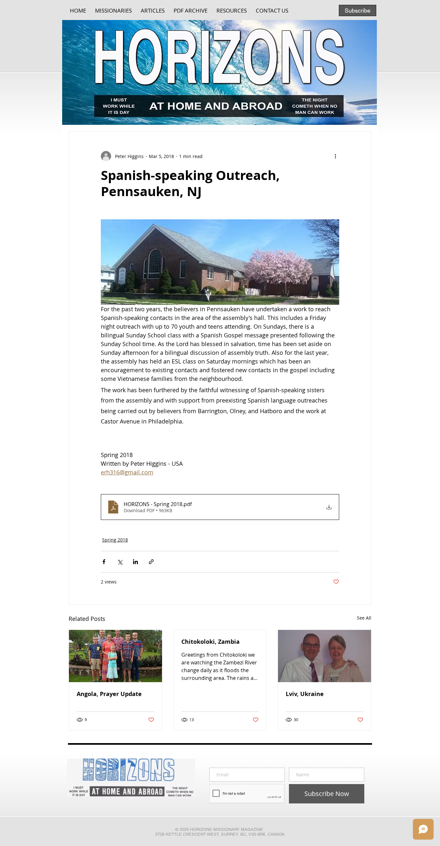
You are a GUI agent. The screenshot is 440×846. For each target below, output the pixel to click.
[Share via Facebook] (104, 562)
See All (364, 618)
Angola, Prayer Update (109, 694)
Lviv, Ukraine (305, 694)
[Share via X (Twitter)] (120, 562)
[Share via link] (151, 562)
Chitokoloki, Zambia (210, 642)
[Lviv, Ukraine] (324, 656)
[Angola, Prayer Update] (115, 656)
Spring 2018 (115, 540)
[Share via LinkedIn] (135, 562)
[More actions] (335, 156)
